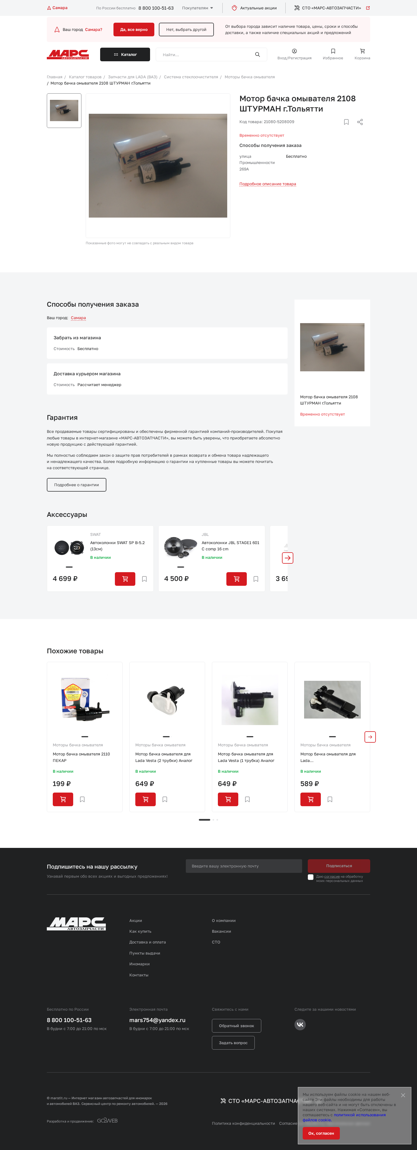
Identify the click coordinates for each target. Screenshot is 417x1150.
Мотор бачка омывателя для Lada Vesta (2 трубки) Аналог (163, 757)
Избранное (333, 58)
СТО (216, 942)
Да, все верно (134, 29)
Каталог (129, 54)
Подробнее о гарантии (76, 484)
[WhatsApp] (358, 128)
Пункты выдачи (144, 953)
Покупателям (195, 7)
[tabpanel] (85, 737)
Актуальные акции (258, 7)
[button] (287, 558)
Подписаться (339, 865)
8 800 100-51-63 (156, 8)
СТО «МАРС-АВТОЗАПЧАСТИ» (331, 7)
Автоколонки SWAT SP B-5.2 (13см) (117, 545)
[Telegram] (330, 128)
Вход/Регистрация (294, 58)
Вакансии (221, 931)
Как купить (140, 931)
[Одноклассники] (349, 128)
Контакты (138, 974)
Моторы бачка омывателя (78, 744)
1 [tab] (204, 820)
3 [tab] (217, 820)
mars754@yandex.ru (157, 1019)
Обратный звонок (236, 1025)
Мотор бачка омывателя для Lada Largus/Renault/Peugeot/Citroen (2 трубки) (332, 757)
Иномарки (139, 963)
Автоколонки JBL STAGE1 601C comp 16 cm (230, 545)
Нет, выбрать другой (186, 29)
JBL (205, 534)
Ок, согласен (321, 1133)
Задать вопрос (233, 1042)
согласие (332, 876)
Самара (78, 317)
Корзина (362, 58)
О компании (224, 920)
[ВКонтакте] (339, 128)
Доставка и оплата (147, 942)
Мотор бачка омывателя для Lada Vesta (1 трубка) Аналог (246, 757)
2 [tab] (213, 820)
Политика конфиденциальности (243, 1123)
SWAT (95, 534)
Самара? (93, 29)
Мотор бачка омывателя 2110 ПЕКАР (81, 757)
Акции (135, 920)
